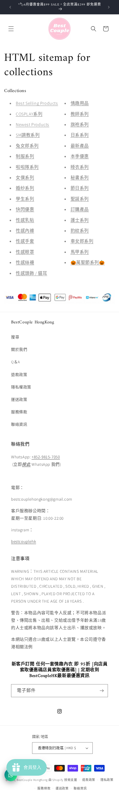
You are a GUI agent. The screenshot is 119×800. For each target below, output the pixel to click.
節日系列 (80, 188)
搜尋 (15, 336)
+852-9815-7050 (46, 456)
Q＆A (15, 361)
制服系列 (25, 156)
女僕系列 (25, 178)
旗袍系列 (80, 124)
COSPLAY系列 (29, 114)
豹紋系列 (80, 231)
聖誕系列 (80, 199)
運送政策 (19, 399)
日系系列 (80, 135)
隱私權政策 (21, 387)
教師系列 (80, 114)
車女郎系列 (82, 241)
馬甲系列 (80, 252)
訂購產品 (80, 209)
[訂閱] (101, 690)
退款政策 (19, 374)
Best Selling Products (37, 103)
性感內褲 (25, 231)
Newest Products (32, 124)
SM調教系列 (28, 135)
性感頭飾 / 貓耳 (31, 273)
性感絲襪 (25, 262)
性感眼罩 (25, 252)
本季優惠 (80, 156)
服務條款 (19, 411)
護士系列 (80, 220)
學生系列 (25, 199)
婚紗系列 (25, 188)
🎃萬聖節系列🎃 (88, 262)
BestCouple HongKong (32, 780)
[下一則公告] (109, 7)
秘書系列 (80, 178)
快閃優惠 (25, 209)
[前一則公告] (10, 7)
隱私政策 (106, 780)
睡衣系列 (80, 167)
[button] (11, 29)
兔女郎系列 (27, 146)
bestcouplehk (23, 541)
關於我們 (19, 349)
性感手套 (25, 241)
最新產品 (80, 146)
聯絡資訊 (19, 424)
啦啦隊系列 (27, 167)
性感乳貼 (25, 220)
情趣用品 (80, 103)
